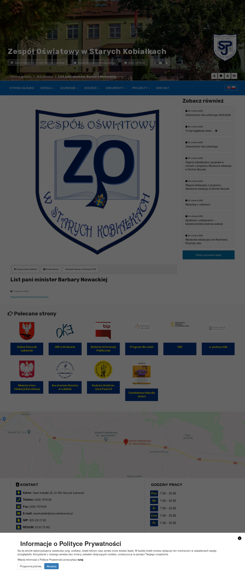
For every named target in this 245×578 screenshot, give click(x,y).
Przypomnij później (30, 566)
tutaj (80, 559)
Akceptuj (51, 566)
